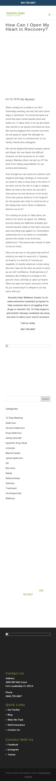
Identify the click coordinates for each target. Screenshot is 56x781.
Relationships (13, 478)
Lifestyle (10, 448)
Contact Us (26, 612)
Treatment (11, 488)
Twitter (12, 754)
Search (45, 399)
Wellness (10, 498)
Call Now (25, 602)
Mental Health (13, 453)
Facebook (13, 744)
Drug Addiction (14, 433)
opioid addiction (14, 458)
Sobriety (10, 483)
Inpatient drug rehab (16, 443)
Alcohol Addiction (15, 428)
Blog (10, 714)
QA (22, 99)
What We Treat (15, 719)
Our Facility (14, 709)
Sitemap (28, 777)
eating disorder (14, 438)
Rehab (9, 473)
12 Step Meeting (14, 417)
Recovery (30, 99)
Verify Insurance (16, 725)
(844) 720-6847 (14, 696)
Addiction (11, 423)
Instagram (13, 749)
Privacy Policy (44, 773)
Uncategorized (13, 493)
